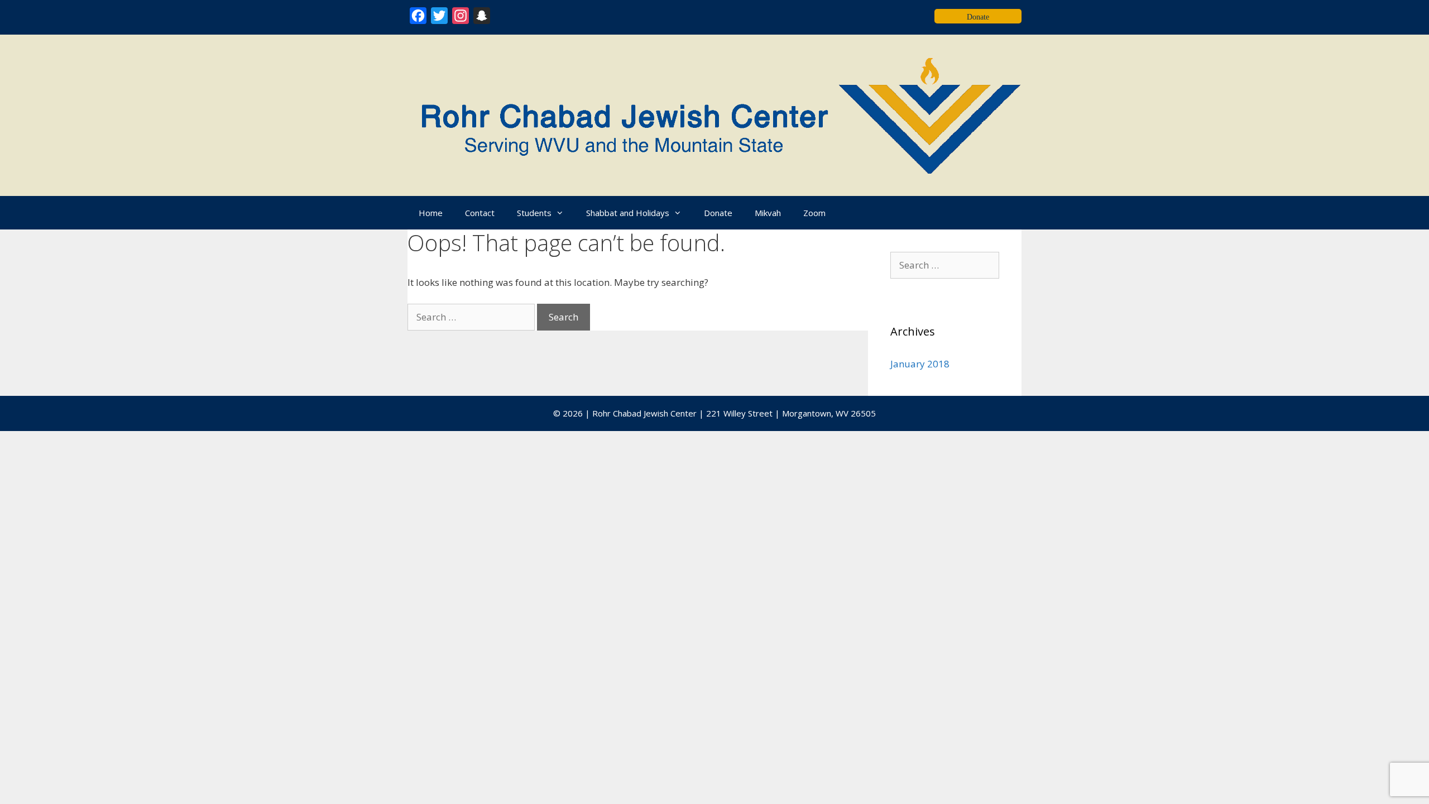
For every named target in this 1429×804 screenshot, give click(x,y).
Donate (718, 212)
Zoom (814, 212)
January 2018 (920, 363)
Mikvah (768, 212)
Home (431, 212)
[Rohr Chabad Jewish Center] (714, 114)
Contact (480, 212)
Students (534, 212)
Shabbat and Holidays (627, 212)
